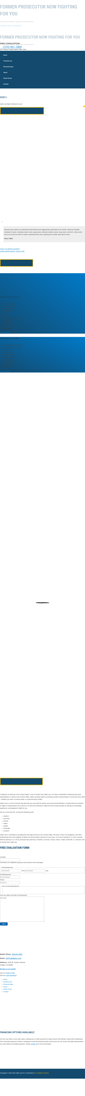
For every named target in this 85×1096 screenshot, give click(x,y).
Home (5, 55)
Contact (5, 84)
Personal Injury (8, 66)
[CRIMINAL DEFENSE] (9, 291)
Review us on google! (8, 969)
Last (46, 871)
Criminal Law (7, 61)
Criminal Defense (10, 889)
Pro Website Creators (42, 1073)
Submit (4, 924)
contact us (33, 1044)
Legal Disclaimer (11, 975)
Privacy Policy (10, 973)
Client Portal (7, 78)
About (5, 72)
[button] (10, 249)
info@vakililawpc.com (13, 958)
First (23, 871)
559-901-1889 (17, 954)
